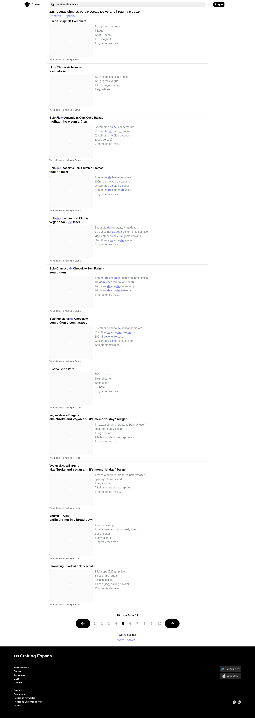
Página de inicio (21, 667)
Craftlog (36, 656)
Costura (18, 683)
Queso (131, 639)
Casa (16, 679)
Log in (219, 4)
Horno (120, 639)
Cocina (17, 671)
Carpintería (19, 675)
